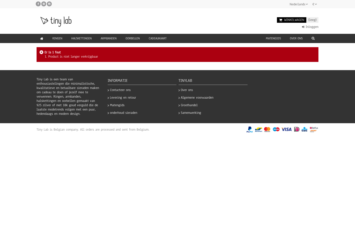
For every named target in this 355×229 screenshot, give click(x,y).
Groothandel (189, 105)
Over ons (187, 90)
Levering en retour (123, 98)
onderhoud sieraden (123, 113)
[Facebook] (38, 3)
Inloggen (311, 27)
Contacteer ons (120, 90)
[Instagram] (49, 3)
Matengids (117, 105)
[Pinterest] (43, 3)
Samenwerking (191, 113)
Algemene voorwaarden (197, 98)
